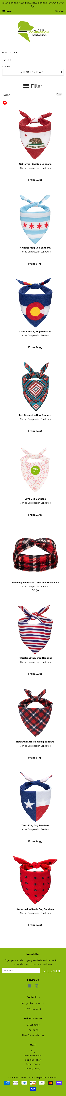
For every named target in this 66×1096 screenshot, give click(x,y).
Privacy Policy (33, 1068)
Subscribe (52, 971)
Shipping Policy (33, 1060)
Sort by (6, 66)
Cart (61, 11)
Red (5, 103)
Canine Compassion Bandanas (42, 1077)
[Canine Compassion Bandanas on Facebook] (29, 986)
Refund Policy (33, 1064)
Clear (59, 94)
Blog (33, 1051)
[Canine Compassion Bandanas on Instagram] (36, 986)
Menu (9, 11)
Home (5, 53)
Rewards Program (33, 1055)
